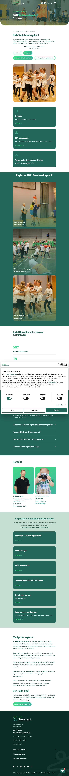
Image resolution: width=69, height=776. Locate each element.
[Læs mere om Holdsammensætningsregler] (34, 251)
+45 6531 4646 (17, 730)
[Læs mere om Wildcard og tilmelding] (34, 298)
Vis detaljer (59, 405)
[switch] (26, 398)
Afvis (12, 410)
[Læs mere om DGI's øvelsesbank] (34, 567)
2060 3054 (18, 504)
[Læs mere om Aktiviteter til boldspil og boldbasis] (34, 537)
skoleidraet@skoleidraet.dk (21, 733)
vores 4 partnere (11, 374)
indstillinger (52, 382)
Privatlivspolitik (45, 773)
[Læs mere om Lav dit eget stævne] (34, 598)
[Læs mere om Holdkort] (34, 117)
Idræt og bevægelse (19, 750)
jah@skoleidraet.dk (20, 506)
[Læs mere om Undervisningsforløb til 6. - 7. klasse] (34, 582)
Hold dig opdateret (19, 754)
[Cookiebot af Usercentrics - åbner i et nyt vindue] (59, 364)
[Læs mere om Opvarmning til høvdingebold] (34, 615)
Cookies (54, 773)
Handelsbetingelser (33, 773)
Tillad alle (56, 410)
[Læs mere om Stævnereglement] (34, 204)
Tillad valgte (34, 410)
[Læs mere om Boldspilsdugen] (34, 552)
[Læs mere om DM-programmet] (34, 139)
